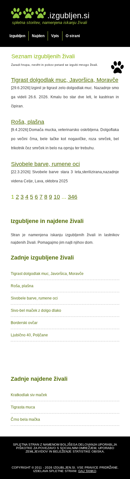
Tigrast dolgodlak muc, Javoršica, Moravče (64, 80)
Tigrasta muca (23, 407)
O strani (73, 36)
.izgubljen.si (68, 15)
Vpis (55, 36)
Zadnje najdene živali (39, 379)
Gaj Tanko (87, 471)
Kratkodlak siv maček (29, 395)
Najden (38, 36)
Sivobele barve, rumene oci (45, 164)
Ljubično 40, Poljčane (29, 335)
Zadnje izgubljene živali (42, 257)
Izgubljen (17, 36)
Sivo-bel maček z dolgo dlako (36, 310)
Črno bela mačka (25, 419)
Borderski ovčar (24, 323)
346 (72, 197)
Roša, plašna (27, 122)
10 (57, 197)
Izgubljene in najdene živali (47, 221)
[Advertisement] (65, 357)
